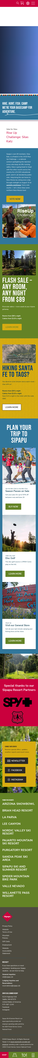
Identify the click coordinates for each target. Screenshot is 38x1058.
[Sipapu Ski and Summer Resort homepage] (7, 917)
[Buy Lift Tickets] (34, 1054)
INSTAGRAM (17, 779)
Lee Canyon (11, 824)
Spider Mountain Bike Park (15, 877)
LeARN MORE (15, 574)
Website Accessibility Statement (7, 951)
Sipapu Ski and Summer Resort (14, 868)
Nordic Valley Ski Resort (16, 832)
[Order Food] (25, 1054)
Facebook (5, 1007)
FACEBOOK (16, 770)
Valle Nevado (13, 886)
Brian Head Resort (17, 810)
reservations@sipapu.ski (11, 986)
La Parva (9, 817)
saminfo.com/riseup (13, 185)
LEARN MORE (12, 327)
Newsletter (18, 761)
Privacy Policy (7, 926)
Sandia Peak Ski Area (15, 858)
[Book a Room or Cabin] (15, 1054)
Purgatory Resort (17, 850)
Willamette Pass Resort (16, 894)
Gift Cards (6, 941)
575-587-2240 (8, 1004)
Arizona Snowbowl (18, 804)
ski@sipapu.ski (7, 977)
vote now (15, 199)
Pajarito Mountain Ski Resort (17, 841)
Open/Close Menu (33, 4)
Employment (7, 945)
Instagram (6, 1010)
